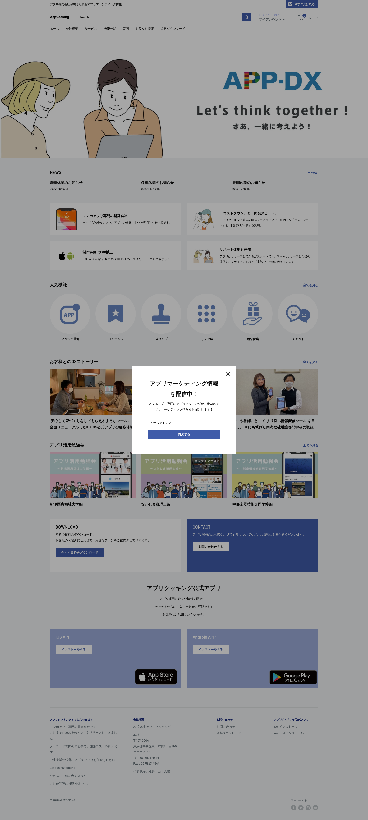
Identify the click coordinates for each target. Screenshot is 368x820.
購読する (184, 434)
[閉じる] (228, 373)
